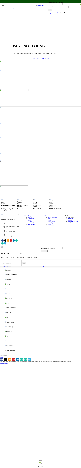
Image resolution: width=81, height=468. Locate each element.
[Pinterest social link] (39, 1)
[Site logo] (40, 5)
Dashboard (70, 218)
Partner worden (51, 221)
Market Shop (27, 215)
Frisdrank (30, 217)
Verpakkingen (31, 224)
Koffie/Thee (31, 218)
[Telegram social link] (47, 1)
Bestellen (50, 224)
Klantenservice (48, 215)
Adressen (70, 220)
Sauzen (29, 220)
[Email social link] (37, 1)
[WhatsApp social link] (43, 1)
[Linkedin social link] (41, 1)
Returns (49, 220)
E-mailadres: (44, 248)
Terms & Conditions (73, 221)
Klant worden (51, 225)
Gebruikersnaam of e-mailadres (56, 2)
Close (1, 357)
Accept (7, 363)
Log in (49, 10)
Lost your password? (53, 13)
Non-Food (30, 221)
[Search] (46, 5)
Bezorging (50, 223)
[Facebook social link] (33, 1)
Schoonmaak (31, 223)
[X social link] (35, 1)
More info (2, 363)
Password (51, 7)
